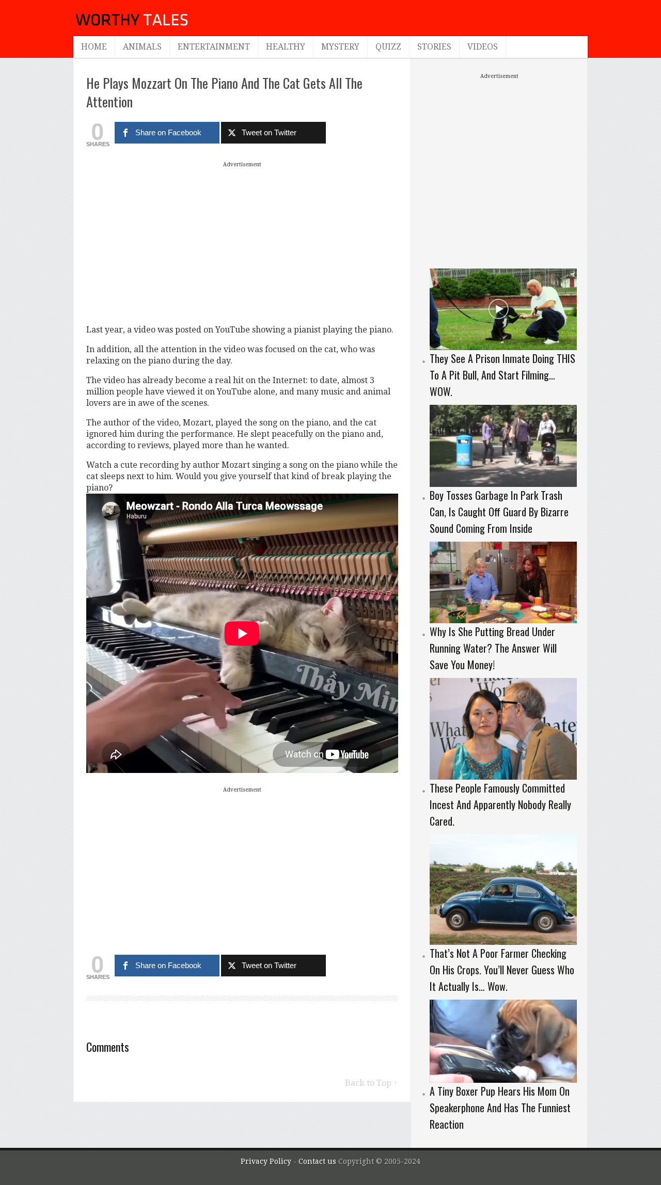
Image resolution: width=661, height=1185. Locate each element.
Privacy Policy (266, 1161)
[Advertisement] (242, 242)
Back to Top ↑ (371, 1083)
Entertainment (214, 47)
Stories (434, 47)
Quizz (388, 47)
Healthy (285, 47)
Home (94, 47)
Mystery (340, 47)
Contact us (318, 1161)
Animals (142, 47)
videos (482, 47)
